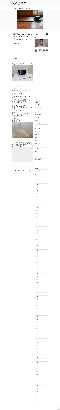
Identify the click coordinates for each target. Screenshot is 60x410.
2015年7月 (36, 380)
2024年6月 (36, 216)
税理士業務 (36, 140)
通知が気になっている (38, 159)
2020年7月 (36, 288)
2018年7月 (36, 325)
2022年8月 (36, 250)
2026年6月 (36, 179)
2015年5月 (36, 383)
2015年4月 (36, 385)
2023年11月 (36, 227)
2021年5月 (36, 273)
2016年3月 (36, 368)
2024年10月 (36, 210)
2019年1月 (36, 316)
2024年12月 (36, 207)
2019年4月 (36, 311)
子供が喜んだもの (37, 134)
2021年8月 (36, 268)
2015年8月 (36, 379)
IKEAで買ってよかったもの (38, 114)
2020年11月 (36, 282)
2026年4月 (36, 182)
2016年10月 (36, 357)
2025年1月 (36, 205)
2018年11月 (36, 319)
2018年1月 (36, 334)
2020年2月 (36, 296)
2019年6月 (36, 308)
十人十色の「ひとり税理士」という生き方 (40, 107)
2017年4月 (36, 348)
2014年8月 (36, 397)
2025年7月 (36, 196)
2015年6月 (36, 382)
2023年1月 (36, 242)
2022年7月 (36, 251)
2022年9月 (36, 248)
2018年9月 (36, 322)
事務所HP (16, 8)
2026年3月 (36, 184)
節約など (36, 145)
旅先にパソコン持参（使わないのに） (40, 160)
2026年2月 (36, 185)
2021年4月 (36, 274)
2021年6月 (36, 271)
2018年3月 (36, 331)
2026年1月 (36, 187)
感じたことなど (37, 137)
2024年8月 (36, 213)
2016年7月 (36, 362)
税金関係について (37, 143)
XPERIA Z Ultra (37, 117)
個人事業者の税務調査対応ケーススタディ (20, 144)
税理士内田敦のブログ (19, 3)
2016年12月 (36, 354)
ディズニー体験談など (38, 126)
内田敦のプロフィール (22, 8)
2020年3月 (36, 294)
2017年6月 (36, 345)
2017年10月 (36, 339)
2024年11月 (36, 208)
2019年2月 (36, 314)
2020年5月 (36, 291)
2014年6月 (36, 400)
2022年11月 (36, 245)
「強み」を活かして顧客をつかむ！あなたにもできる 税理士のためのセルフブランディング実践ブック (22, 143)
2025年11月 (36, 190)
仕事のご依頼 (28, 8)
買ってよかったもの (37, 148)
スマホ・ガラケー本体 (38, 122)
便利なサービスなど (37, 131)
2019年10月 (36, 302)
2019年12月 (36, 299)
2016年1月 (36, 371)
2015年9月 (36, 377)
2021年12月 (36, 262)
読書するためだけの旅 (38, 157)
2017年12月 (36, 336)
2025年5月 (36, 199)
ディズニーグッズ (37, 125)
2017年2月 (36, 351)
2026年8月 (36, 176)
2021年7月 (36, 270)
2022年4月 (36, 256)
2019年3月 (36, 313)
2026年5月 (36, 181)
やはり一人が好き (37, 162)
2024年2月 (36, 222)
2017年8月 (36, 342)
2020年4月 (36, 293)
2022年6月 (36, 253)
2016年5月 (36, 365)
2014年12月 (36, 391)
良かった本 (36, 146)
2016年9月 (36, 359)
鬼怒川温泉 (36, 151)
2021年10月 (36, 265)
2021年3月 (36, 276)
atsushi (17, 33)
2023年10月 (36, 228)
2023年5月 (36, 236)
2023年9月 (36, 230)
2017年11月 (36, 337)
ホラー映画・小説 (37, 128)
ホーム (12, 8)
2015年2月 (36, 388)
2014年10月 (36, 394)
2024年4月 (36, 219)
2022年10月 (36, 247)
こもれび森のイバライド (38, 120)
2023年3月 (36, 239)
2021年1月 (36, 279)
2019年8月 (36, 305)
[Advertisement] (22, 154)
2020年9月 (36, 285)
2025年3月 (36, 202)
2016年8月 (36, 360)
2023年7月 (36, 233)
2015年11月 (36, 374)
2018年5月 (36, 328)
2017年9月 (36, 340)
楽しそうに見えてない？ (38, 156)
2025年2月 (36, 204)
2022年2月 (36, 259)
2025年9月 (36, 193)
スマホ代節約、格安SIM (38, 123)
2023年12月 (36, 225)
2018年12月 (36, 317)
